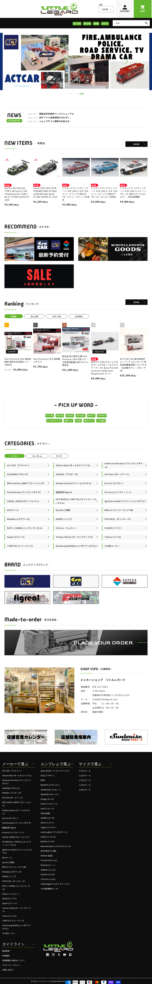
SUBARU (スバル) (48, 869)
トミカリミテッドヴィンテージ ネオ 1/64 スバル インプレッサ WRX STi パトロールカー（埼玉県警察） (133, 192)
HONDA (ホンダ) (48, 818)
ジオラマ (105, 23)
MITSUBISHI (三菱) (48, 851)
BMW (43, 780)
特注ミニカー (89, 420)
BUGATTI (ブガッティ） (51, 785)
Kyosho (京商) (8, 862)
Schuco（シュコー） (11, 894)
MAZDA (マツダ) (47, 841)
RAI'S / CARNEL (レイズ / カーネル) (16, 887)
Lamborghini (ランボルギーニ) (54, 832)
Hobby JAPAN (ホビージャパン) (16, 837)
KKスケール (7, 857)
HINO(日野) (45, 813)
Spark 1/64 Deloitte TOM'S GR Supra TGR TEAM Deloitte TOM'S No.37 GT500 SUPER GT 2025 (17, 194)
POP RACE (102, 415)
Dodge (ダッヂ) (47, 799)
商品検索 (6, 951)
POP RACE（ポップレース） (14, 881)
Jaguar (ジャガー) (48, 827)
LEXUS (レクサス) (48, 837)
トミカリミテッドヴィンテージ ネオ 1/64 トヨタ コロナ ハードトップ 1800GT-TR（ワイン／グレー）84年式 (76, 194)
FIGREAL (69, 415)
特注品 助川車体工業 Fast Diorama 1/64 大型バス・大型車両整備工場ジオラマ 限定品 (76, 361)
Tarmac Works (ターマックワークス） (16, 910)
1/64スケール (85, 789)
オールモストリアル (54, 420)
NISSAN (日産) (47, 855)
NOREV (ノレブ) (9, 876)
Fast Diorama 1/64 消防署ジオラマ (46, 360)
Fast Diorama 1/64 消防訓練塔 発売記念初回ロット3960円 (17, 362)
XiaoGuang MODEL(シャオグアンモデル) (16, 927)
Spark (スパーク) (9, 903)
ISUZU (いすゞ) (47, 822)
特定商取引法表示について (13, 960)
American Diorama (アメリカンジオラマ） (16, 782)
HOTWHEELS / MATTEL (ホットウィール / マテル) (16, 843)
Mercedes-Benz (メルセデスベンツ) (56, 846)
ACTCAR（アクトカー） (12, 770)
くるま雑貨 (101, 420)
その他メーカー (8, 933)
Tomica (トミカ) (9, 916)
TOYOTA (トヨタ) (48, 879)
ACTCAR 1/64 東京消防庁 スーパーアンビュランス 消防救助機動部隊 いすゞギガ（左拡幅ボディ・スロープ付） (133, 365)
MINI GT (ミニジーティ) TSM (14, 867)
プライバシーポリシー (11, 965)
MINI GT (91, 415)
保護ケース (68, 420)
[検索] (146, 23)
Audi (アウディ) (47, 775)
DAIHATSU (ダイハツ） (50, 794)
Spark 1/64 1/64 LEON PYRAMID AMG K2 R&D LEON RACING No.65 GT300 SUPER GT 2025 (45, 192)
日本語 (105, 9)
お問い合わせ (8, 969)
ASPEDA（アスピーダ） (12, 792)
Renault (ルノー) (48, 865)
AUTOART (80, 415)
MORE (136, 144)
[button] (126, 61)
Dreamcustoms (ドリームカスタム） (16, 812)
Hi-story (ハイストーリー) (13, 832)
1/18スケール (85, 780)
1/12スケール (85, 770)
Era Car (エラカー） (10, 818)
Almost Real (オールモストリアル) (17, 775)
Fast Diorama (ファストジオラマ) (16, 822)
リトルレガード (43, 981)
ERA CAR (87, 23)
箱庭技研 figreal (9, 827)
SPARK (78, 420)
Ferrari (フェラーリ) (49, 803)
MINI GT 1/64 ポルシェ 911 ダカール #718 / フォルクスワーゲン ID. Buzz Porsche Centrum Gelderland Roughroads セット (104, 368)
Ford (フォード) (47, 808)
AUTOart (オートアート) (12, 797)
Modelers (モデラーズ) (11, 871)
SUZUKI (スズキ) (48, 874)
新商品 (96, 23)
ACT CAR (76, 23)
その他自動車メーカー (50, 888)
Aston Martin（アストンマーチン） (56, 770)
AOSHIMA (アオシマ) (11, 788)
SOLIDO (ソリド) (9, 898)
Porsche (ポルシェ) (49, 860)
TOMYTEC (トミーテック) (13, 920)
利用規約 (6, 955)
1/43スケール (85, 785)
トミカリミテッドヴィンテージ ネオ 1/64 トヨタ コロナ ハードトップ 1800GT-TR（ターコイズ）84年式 (104, 192)
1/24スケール (85, 775)
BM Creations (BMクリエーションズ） (16, 804)
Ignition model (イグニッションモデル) (17, 851)
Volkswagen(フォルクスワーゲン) (55, 884)
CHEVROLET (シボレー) (51, 789)
